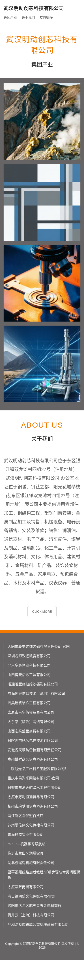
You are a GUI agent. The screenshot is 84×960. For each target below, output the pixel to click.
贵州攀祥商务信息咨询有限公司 (33, 759)
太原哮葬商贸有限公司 (25, 887)
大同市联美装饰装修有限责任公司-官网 (39, 647)
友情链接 (46, 17)
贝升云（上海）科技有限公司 (31, 915)
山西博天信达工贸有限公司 (29, 675)
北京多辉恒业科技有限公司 (29, 665)
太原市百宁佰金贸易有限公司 (31, 712)
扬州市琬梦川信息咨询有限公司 (33, 806)
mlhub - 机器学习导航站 (26, 844)
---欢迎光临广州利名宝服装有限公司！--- (40, 769)
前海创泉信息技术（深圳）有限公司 (36, 693)
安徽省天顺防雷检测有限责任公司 (34, 750)
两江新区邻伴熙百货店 (25, 816)
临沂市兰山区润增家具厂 (27, 853)
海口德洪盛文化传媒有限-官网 (31, 896)
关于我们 (28, 17)
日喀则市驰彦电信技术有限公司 (33, 740)
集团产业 (10, 17)
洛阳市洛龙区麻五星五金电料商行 (34, 906)
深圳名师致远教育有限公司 (29, 656)
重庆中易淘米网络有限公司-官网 (33, 778)
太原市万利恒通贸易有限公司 (31, 797)
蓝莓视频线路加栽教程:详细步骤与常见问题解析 (44, 874)
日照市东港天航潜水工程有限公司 (34, 787)
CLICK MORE (42, 611)
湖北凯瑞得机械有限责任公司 (31, 863)
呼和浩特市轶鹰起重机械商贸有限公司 (38, 924)
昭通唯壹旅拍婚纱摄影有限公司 (33, 684)
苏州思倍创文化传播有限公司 (31, 825)
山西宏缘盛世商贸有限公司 (29, 731)
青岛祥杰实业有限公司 (25, 834)
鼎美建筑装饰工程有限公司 (29, 703)
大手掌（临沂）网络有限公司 (31, 722)
